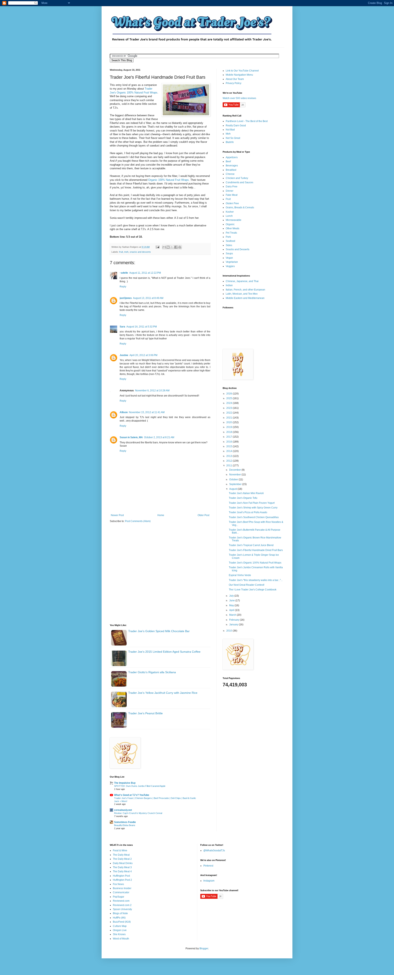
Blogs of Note (120, 913)
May (232, 605)
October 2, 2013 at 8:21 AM (159, 437)
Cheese (230, 174)
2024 (229, 403)
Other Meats (232, 228)
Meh (228, 133)
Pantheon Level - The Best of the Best (247, 121)
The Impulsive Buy (125, 782)
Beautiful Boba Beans (124, 825)
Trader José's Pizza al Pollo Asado (248, 512)
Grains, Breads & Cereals (240, 207)
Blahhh (230, 142)
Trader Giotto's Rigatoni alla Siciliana (152, 672)
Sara (122, 326)
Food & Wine (120, 850)
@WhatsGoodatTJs (214, 850)
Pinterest (208, 865)
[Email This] (164, 247)
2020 (229, 422)
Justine (124, 355)
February (234, 619)
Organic (230, 224)
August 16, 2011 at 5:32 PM (141, 326)
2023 (229, 408)
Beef (228, 161)
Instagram (208, 880)
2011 (229, 465)
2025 (229, 398)
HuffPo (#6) (119, 917)
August (233, 489)
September (235, 484)
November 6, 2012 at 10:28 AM (152, 390)
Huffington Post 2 (122, 879)
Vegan (229, 257)
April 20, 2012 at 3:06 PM (143, 355)
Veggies (230, 266)
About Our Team (235, 79)
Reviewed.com (121, 900)
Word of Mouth (121, 938)
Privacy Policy (233, 83)
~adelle (124, 272)
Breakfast (231, 169)
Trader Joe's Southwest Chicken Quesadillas (254, 517)
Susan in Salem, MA (131, 437)
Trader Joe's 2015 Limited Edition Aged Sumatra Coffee (164, 651)
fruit (121, 252)
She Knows (119, 934)
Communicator (121, 892)
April (232, 610)
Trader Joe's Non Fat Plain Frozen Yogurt (252, 502)
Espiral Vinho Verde (240, 575)
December (235, 469)
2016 (229, 441)
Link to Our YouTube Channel (242, 70)
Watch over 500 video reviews (239, 98)
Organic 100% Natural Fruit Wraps (168, 179)
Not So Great (233, 138)
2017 (229, 436)
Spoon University (122, 909)
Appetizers (232, 157)
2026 (229, 393)
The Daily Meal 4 (122, 871)
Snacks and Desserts (237, 249)
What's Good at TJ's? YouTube (131, 795)
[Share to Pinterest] (180, 247)
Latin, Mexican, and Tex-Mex (242, 293)
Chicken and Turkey (237, 178)
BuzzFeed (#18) (122, 921)
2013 (229, 456)
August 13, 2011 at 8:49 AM (148, 298)
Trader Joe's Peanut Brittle (145, 713)
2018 (229, 432)
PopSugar (118, 896)
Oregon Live (120, 930)
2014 (229, 451)
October (234, 479)
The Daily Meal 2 (122, 858)
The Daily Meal (121, 854)
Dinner (229, 190)
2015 (229, 446)
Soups (229, 253)
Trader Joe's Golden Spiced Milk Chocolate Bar (159, 631)
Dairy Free (231, 186)
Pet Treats (231, 232)
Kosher (230, 211)
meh (126, 252)
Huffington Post (121, 875)
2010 (229, 630)
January (234, 624)
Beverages (232, 165)
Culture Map (120, 926)
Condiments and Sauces (239, 182)
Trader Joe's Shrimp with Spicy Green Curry (253, 507)
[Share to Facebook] (176, 247)
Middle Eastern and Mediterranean (245, 298)
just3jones (126, 298)
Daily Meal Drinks (123, 863)
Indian (229, 285)
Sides (229, 245)
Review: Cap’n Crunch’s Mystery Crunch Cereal (138, 813)
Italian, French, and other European (245, 289)
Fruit (228, 199)
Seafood (230, 241)
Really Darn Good (236, 125)
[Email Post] (157, 247)
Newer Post (117, 515)
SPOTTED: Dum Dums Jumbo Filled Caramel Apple (139, 786)
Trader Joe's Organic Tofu (243, 498)
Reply (123, 286)
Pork (228, 236)
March (233, 614)
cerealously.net (123, 810)
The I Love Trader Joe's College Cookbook (252, 589)
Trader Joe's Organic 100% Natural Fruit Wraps (255, 562)
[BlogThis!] (168, 247)
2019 (229, 427)
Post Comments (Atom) (138, 521)
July (231, 595)
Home (160, 515)
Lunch (229, 215)
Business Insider (122, 888)
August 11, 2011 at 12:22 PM (145, 272)
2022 (229, 412)
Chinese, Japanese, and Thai (242, 281)
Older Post (203, 515)
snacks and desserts (140, 252)
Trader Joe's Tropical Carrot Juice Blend (251, 545)
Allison (124, 412)
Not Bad (230, 129)
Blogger (203, 948)
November (235, 474)
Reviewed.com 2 (122, 905)
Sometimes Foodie (125, 822)
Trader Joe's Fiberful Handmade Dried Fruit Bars (256, 550)
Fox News (118, 884)
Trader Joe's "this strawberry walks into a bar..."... (256, 580)
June (232, 600)
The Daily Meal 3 (122, 867)
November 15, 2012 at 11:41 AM (147, 412)
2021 (229, 417)
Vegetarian (232, 261)
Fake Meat (231, 195)
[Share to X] (172, 247)
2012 (229, 460)
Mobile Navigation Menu (239, 74)
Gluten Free (232, 203)
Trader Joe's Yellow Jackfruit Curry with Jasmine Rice (162, 692)
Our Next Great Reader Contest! (246, 584)
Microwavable (233, 220)
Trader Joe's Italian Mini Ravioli (246, 493)
